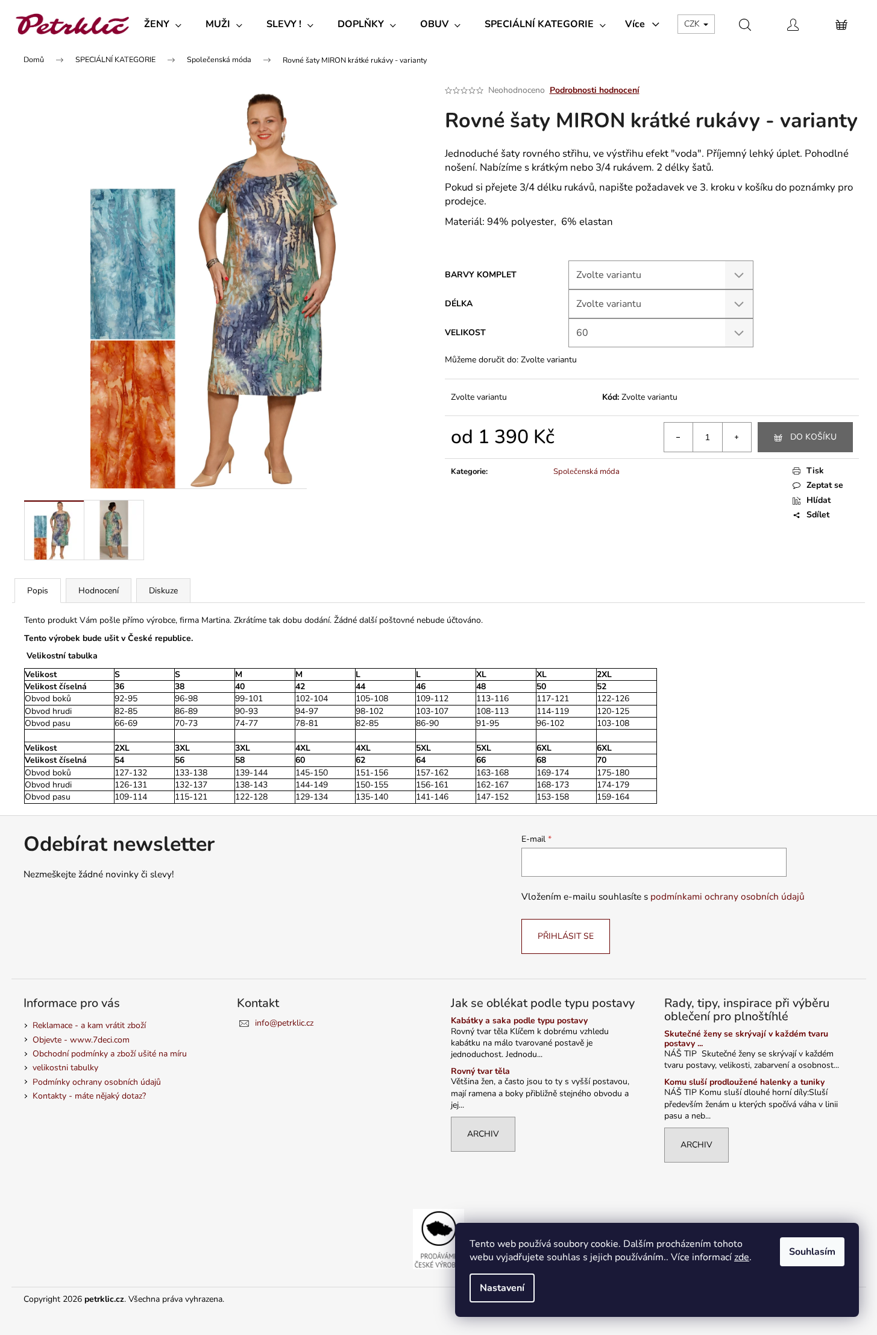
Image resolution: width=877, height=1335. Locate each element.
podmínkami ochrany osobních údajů (727, 896)
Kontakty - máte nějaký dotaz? (89, 1096)
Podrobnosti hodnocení (595, 90)
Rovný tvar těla (480, 1071)
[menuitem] (162, 24)
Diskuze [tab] (163, 590)
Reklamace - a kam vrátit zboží (89, 1025)
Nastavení (502, 1288)
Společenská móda (586, 471)
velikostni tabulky (65, 1067)
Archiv (483, 1134)
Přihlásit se (566, 936)
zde (741, 1257)
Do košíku (813, 437)
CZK (693, 24)
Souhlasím (812, 1251)
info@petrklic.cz (284, 1023)
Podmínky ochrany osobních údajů (97, 1082)
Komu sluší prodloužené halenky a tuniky (744, 1082)
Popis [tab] (37, 590)
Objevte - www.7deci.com (81, 1040)
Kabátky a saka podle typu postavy (519, 1020)
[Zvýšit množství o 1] (736, 437)
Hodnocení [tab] (98, 590)
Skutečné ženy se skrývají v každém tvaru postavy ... (746, 1038)
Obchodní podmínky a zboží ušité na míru (110, 1053)
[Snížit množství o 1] (678, 437)
